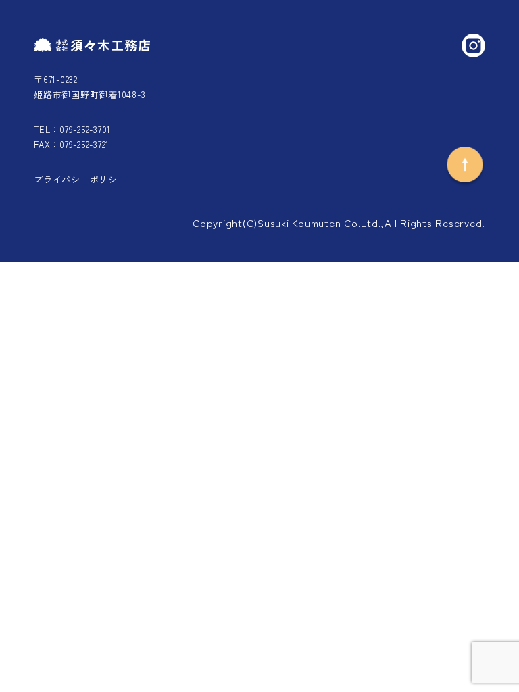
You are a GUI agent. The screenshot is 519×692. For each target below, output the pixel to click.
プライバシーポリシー (80, 179)
